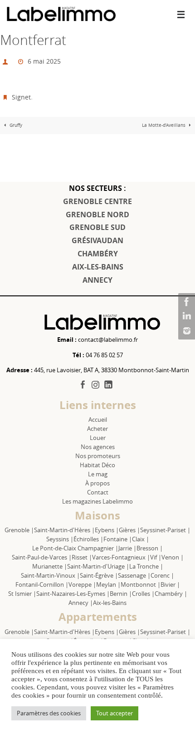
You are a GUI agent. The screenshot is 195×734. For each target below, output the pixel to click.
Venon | (172, 557)
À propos (97, 483)
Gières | (129, 530)
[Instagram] (185, 331)
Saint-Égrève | (99, 575)
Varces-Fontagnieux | (121, 557)
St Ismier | (22, 593)
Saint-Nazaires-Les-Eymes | (73, 593)
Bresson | (149, 548)
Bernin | (121, 593)
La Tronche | (146, 566)
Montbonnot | (141, 584)
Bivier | (170, 584)
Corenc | (162, 575)
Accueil (97, 419)
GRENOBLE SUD (97, 227)
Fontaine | (117, 539)
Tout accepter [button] (114, 713)
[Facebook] (185, 301)
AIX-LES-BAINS (97, 267)
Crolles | (143, 593)
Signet (21, 93)
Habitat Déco (97, 465)
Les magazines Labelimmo (97, 501)
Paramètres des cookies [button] (49, 713)
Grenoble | (19, 530)
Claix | (140, 539)
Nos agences (98, 447)
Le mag (97, 474)
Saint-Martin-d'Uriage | (98, 566)
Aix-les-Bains (110, 603)
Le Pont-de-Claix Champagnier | (75, 548)
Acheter (97, 428)
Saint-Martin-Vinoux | (50, 575)
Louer (98, 438)
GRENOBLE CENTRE (97, 201)
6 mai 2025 (44, 59)
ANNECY (97, 280)
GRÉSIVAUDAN (97, 240)
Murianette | (49, 566)
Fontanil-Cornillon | (41, 584)
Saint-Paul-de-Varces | (42, 557)
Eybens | (107, 530)
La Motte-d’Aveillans (164, 120)
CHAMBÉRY (98, 254)
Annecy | (80, 603)
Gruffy (15, 120)
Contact (97, 492)
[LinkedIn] (185, 316)
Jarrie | (127, 548)
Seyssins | (59, 539)
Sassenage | (134, 575)
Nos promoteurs (97, 456)
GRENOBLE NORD (97, 215)
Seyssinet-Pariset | (165, 530)
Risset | (82, 557)
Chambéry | (171, 593)
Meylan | (108, 584)
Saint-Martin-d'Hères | (64, 530)
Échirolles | (88, 539)
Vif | (155, 557)
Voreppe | (82, 584)
